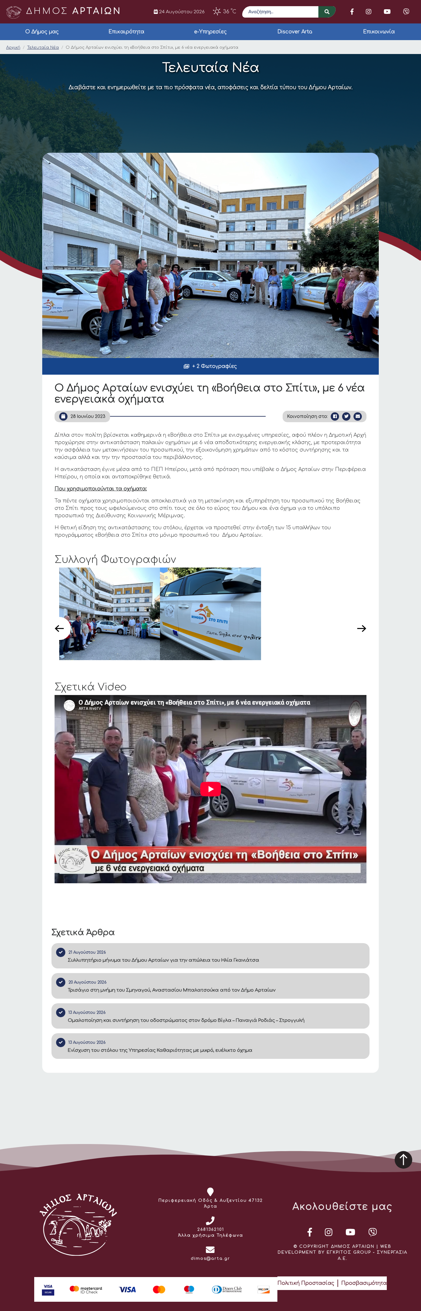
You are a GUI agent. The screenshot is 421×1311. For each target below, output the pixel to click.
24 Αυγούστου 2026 (181, 11)
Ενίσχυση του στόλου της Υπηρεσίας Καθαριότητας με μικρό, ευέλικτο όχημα (160, 1050)
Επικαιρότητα (126, 32)
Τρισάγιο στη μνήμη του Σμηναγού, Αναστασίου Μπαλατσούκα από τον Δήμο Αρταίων (172, 990)
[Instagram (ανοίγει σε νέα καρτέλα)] (368, 11)
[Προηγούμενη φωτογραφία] (59, 628)
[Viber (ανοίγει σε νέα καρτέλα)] (406, 11)
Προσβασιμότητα (364, 1283)
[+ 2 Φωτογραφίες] (210, 255)
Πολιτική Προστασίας (305, 1283)
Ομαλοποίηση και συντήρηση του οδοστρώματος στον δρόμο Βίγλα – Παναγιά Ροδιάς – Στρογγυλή (186, 1020)
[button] (210, 366)
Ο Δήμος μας (42, 32)
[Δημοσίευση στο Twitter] (346, 416)
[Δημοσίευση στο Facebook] (335, 416)
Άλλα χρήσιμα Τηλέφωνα (210, 1235)
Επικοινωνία (379, 32)
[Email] (358, 416)
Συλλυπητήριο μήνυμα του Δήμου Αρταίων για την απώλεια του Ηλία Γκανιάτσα (163, 960)
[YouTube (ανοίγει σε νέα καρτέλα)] (387, 11)
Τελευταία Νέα (43, 47)
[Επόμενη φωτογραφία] (361, 628)
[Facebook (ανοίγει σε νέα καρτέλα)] (352, 11)
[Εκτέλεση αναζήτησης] (327, 12)
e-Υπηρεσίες (210, 32)
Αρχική (13, 47)
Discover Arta (294, 32)
